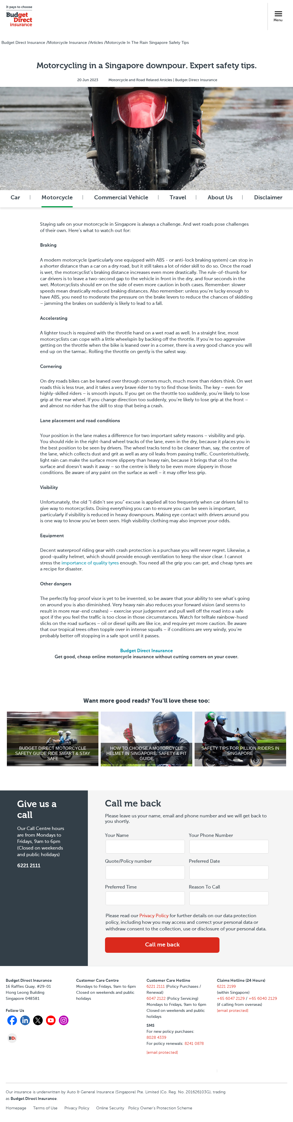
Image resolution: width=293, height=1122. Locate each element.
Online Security (110, 1108)
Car (15, 198)
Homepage (16, 1108)
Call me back (162, 945)
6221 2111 (28, 865)
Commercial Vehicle (121, 198)
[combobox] (229, 872)
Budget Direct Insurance (146, 651)
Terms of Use (45, 1108)
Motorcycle (57, 198)
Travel (178, 198)
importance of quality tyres (90, 563)
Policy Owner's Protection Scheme (160, 1108)
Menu (278, 20)
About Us (220, 198)
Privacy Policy (154, 916)
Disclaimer (268, 198)
